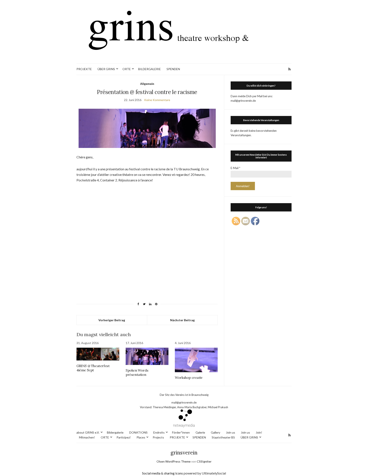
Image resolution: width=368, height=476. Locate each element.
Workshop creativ (189, 377)
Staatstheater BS (223, 437)
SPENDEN (173, 69)
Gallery (215, 432)
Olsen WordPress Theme (174, 461)
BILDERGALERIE (149, 69)
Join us (230, 432)
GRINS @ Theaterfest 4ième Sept (92, 368)
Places (141, 437)
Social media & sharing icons (163, 473)
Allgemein (147, 83)
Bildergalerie (115, 432)
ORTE (126, 69)
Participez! (123, 437)
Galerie (200, 432)
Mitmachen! (87, 437)
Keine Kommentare (157, 100)
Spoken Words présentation (137, 372)
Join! (259, 432)
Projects (158, 437)
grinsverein (184, 452)
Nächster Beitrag (182, 320)
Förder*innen (181, 432)
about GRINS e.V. (87, 432)
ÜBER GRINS (106, 69)
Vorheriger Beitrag (111, 320)
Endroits (159, 432)
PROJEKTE (84, 69)
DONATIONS (138, 432)
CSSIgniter (204, 461)
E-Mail (235, 168)
